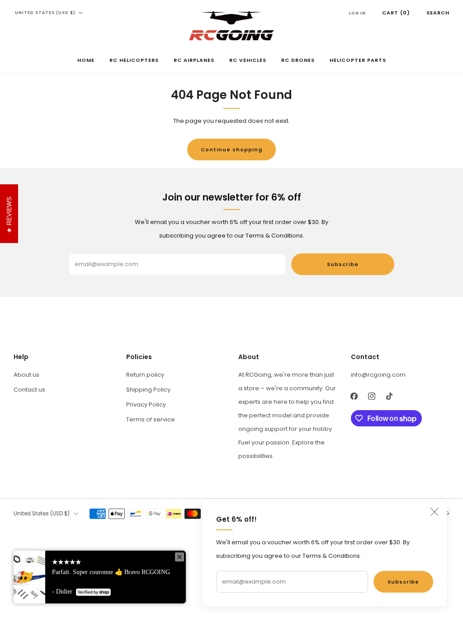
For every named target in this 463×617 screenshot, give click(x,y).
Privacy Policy (146, 404)
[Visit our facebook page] (354, 396)
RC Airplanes (194, 60)
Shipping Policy (148, 389)
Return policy (145, 374)
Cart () (396, 12)
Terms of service (150, 419)
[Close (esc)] (434, 512)
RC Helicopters (134, 60)
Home (85, 60)
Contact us (29, 389)
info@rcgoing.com (378, 374)
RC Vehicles (247, 60)
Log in (357, 13)
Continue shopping (231, 149)
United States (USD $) (45, 12)
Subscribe (403, 581)
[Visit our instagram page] (372, 396)
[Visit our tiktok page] (389, 396)
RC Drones (298, 60)
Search (437, 12)
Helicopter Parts (358, 60)
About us (26, 374)
